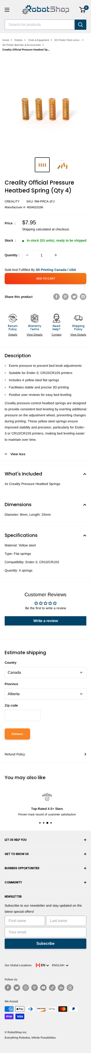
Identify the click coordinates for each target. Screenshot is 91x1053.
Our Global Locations (18, 965)
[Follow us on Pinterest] (34, 987)
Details (12, 334)
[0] (82, 10)
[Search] (80, 25)
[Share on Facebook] (56, 296)
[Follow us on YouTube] (43, 987)
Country (11, 662)
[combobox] (40, 25)
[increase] (56, 255)
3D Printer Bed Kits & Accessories (21, 45)
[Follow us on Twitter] (17, 987)
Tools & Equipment (38, 40)
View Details (34, 334)
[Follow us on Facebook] (8, 987)
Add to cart (45, 278)
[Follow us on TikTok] (52, 987)
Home (5, 40)
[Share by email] (83, 296)
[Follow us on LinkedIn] (61, 987)
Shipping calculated (36, 229)
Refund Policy (15, 754)
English (59, 965)
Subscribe (45, 943)
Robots (18, 40)
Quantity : (12, 255)
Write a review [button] (45, 621)
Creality (12, 201)
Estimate (17, 734)
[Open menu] (7, 10)
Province (11, 684)
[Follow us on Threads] (70, 987)
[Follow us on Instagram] (25, 987)
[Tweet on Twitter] (74, 296)
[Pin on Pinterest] (65, 296)
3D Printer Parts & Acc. (67, 40)
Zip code (11, 705)
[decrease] (27, 255)
